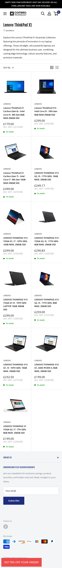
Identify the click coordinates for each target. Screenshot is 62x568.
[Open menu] (5, 13)
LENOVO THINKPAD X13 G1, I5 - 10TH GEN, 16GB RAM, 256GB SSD (15, 368)
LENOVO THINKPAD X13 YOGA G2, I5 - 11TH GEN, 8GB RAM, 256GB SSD (46, 241)
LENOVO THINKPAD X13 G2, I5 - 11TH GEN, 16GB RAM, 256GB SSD (46, 176)
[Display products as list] (57, 67)
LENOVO (38, 169)
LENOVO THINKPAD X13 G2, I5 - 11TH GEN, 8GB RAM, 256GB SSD (46, 303)
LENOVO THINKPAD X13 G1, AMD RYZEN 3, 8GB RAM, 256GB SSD (46, 368)
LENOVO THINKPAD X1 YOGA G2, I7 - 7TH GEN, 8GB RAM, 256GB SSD (14, 429)
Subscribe (13, 500)
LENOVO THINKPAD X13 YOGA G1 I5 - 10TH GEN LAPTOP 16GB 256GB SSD (15, 304)
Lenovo (7, 104)
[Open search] (43, 13)
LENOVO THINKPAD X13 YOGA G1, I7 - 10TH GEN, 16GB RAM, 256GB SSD (15, 241)
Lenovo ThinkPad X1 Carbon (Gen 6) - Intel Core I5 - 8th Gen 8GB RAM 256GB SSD (14, 112)
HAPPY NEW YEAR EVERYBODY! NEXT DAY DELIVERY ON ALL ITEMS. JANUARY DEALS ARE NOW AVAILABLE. (31, 4)
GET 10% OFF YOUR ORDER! (21, 562)
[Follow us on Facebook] (5, 526)
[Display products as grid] (51, 67)
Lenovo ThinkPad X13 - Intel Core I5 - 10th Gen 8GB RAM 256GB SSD (45, 111)
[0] (56, 14)
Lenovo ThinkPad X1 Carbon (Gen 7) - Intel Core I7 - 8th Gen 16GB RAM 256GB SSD (14, 177)
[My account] (49, 13)
